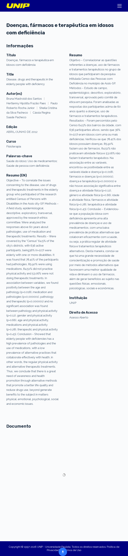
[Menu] (119, 6)
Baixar (62, 551)
